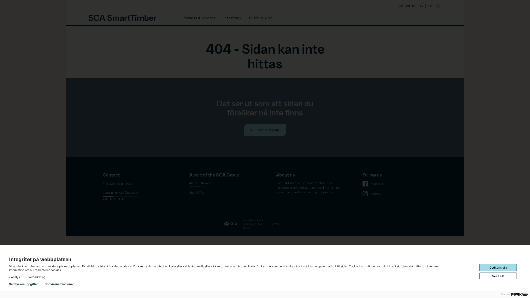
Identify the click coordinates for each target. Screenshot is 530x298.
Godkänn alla (498, 267)
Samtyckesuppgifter (23, 284)
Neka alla (498, 276)
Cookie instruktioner (59, 284)
